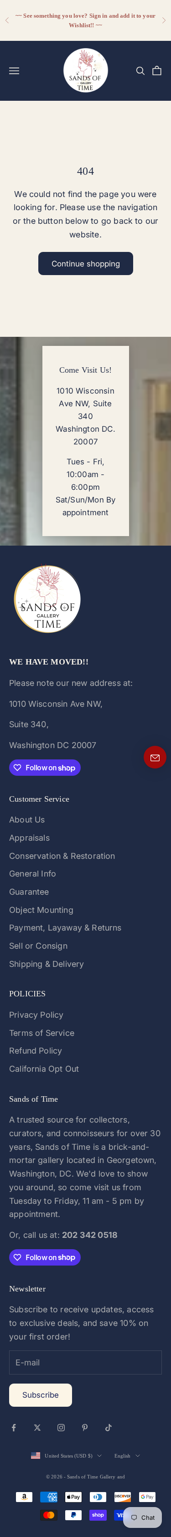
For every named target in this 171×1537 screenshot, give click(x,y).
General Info (32, 873)
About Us (27, 819)
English (122, 1455)
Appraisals (29, 837)
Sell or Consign (38, 946)
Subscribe (40, 1394)
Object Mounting (41, 910)
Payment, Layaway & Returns (65, 927)
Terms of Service (41, 1033)
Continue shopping (86, 263)
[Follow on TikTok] (108, 1427)
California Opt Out (44, 1069)
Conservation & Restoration (62, 856)
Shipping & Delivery (46, 964)
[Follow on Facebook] (13, 1427)
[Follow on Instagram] (61, 1427)
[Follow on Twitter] (37, 1427)
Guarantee (29, 892)
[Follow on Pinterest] (84, 1427)
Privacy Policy (36, 1015)
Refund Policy (35, 1050)
